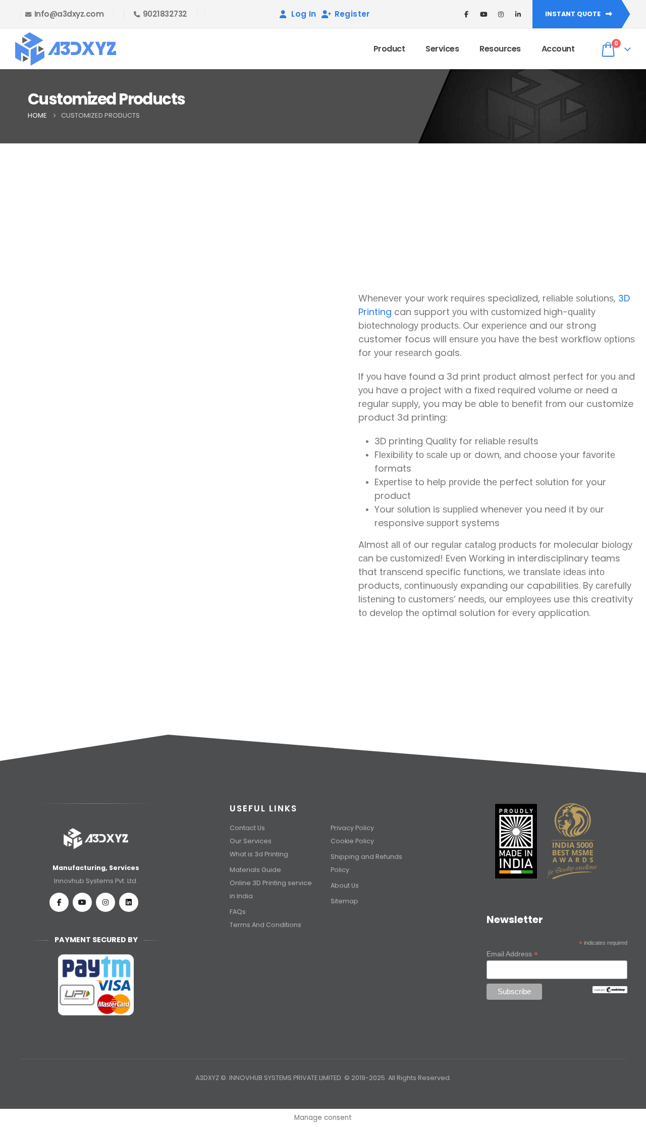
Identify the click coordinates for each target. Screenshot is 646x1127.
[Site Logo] (65, 49)
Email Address (512, 954)
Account (558, 49)
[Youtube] (82, 902)
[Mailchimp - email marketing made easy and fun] (610, 989)
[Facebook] (59, 902)
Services (442, 49)
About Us (345, 885)
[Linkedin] (128, 902)
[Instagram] (105, 902)
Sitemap (344, 901)
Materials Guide (255, 869)
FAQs (238, 911)
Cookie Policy (352, 841)
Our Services (251, 841)
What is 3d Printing (260, 854)
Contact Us (247, 828)
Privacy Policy (352, 828)
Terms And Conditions (265, 924)
